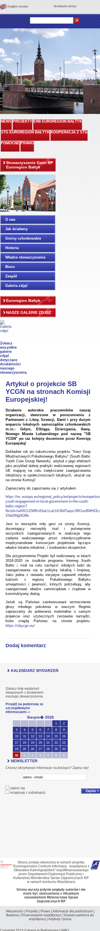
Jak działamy (16, 229)
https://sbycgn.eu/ (20, 626)
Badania (12, 915)
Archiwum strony (65, 6)
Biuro (10, 267)
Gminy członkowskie (23, 238)
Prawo (45, 911)
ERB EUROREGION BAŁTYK (57, 121)
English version (18, 6)
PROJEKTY (22, 121)
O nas (10, 219)
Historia (12, 248)
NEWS (6, 121)
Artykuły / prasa (59, 919)
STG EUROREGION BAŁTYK (25, 132)
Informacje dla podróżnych (73, 911)
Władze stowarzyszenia (25, 257)
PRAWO (27, 143)
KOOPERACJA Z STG (69, 132)
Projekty (32, 911)
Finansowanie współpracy (41, 915)
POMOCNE (10, 143)
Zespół (11, 276)
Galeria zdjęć (16, 286)
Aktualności (14, 911)
